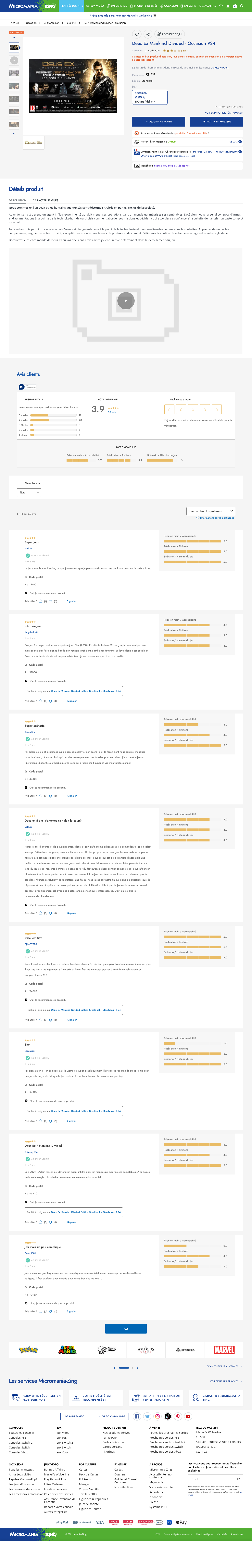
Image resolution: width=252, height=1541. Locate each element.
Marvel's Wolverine (208, 1432)
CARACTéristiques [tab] (45, 200)
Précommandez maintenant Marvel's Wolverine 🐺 (124, 16)
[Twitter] (147, 1416)
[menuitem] (71, 6)
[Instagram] (157, 1416)
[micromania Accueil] (32, 6)
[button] (71, 6)
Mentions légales (204, 1534)
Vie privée (222, 1534)
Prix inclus (229, 106)
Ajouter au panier (160, 121)
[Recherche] (241, 6)
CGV (158, 1534)
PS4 (153, 74)
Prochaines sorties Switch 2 (167, 1442)
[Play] (126, 301)
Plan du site (237, 1534)
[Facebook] (137, 1416)
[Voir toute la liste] (221, 6)
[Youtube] (188, 1416)
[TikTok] (168, 1416)
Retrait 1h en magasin (217, 121)
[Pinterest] (178, 1416)
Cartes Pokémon (113, 1442)
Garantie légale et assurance (178, 1534)
